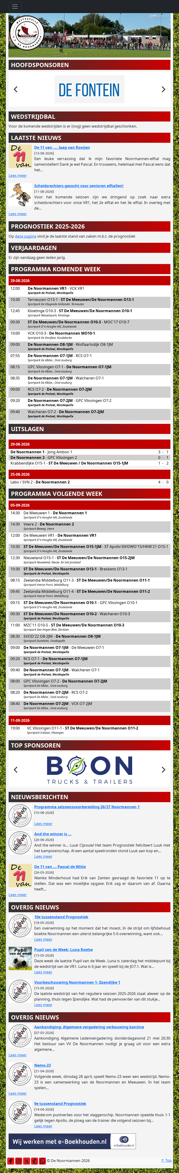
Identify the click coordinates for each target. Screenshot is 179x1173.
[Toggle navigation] (14, 6)
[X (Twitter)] (26, 1160)
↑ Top (166, 1160)
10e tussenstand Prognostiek (61, 916)
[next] (163, 89)
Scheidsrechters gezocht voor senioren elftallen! (79, 185)
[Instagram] (18, 1160)
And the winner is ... (53, 834)
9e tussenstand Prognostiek (60, 1103)
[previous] (16, 89)
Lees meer (18, 175)
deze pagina (25, 236)
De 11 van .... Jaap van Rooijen (62, 147)
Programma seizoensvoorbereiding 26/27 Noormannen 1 (87, 806)
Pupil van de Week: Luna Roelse (63, 949)
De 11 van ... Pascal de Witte (60, 866)
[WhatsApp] (42, 1160)
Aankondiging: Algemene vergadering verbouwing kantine (89, 1027)
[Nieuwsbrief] (34, 1160)
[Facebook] (10, 1160)
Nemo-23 (42, 1065)
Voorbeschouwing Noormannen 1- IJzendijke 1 (77, 982)
